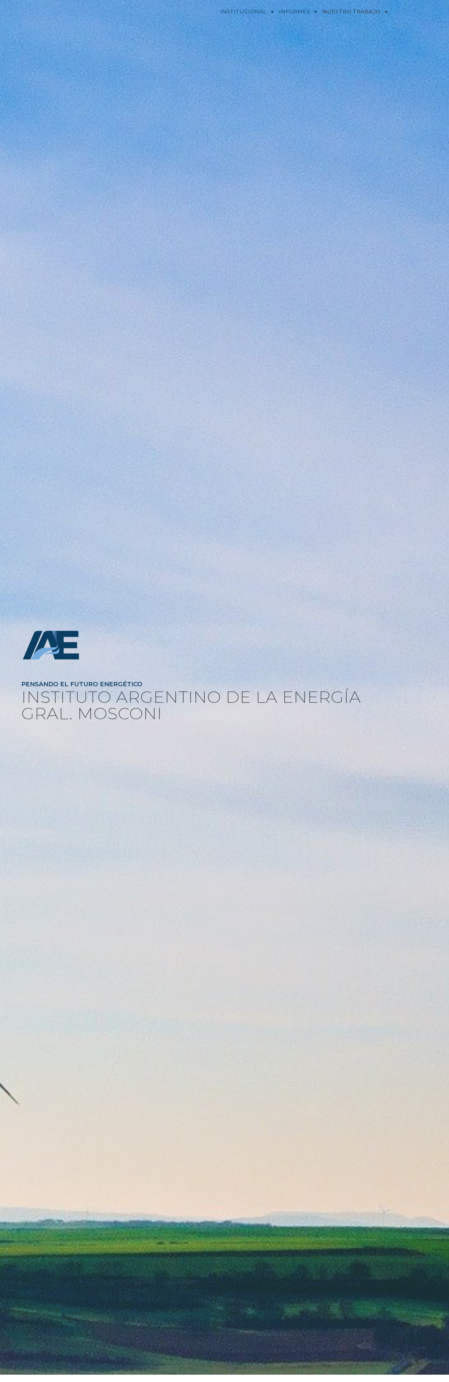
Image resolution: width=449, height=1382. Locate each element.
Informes (294, 12)
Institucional (243, 12)
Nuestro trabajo (352, 12)
